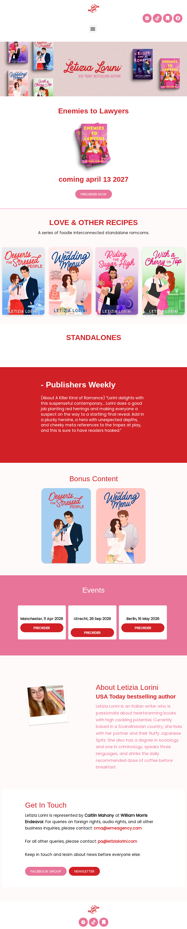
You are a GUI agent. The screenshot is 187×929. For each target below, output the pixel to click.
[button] (93, 29)
